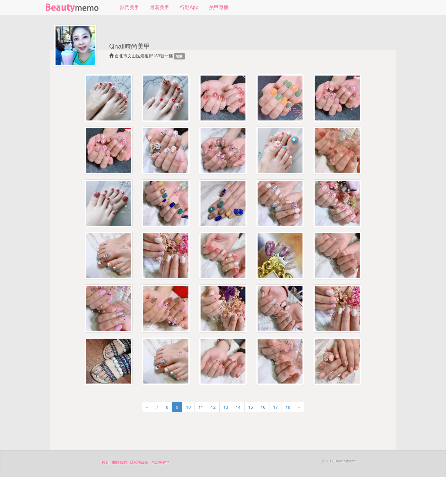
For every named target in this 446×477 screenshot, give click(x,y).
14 (238, 407)
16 (263, 407)
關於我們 (119, 462)
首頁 (105, 462)
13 (225, 407)
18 (288, 407)
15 (250, 407)
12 (213, 407)
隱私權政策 (139, 462)
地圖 (179, 56)
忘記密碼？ (161, 462)
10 (188, 407)
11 (200, 407)
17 (275, 407)
